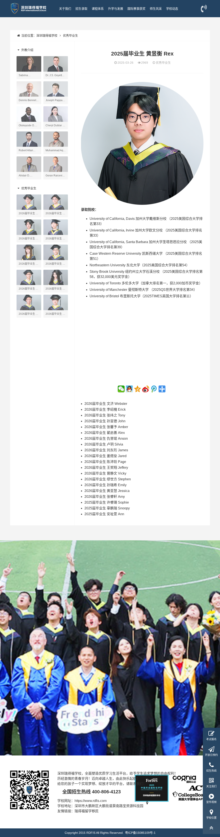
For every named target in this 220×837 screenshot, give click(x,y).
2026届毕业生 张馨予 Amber (106, 427)
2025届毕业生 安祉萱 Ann (104, 514)
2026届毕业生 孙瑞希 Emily (105, 485)
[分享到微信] (121, 388)
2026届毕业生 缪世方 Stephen (107, 479)
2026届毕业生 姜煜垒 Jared (105, 456)
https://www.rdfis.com (91, 801)
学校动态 (172, 8)
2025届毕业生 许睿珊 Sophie (106, 502)
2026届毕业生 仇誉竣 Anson (106, 438)
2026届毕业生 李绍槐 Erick (105, 409)
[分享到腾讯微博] (153, 388)
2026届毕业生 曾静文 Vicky (105, 473)
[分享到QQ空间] (137, 388)
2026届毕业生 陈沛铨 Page (105, 462)
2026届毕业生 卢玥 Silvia (103, 444)
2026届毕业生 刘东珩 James (106, 450)
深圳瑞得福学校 (46, 35)
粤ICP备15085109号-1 (140, 832)
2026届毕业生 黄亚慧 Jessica (107, 491)
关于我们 (65, 8)
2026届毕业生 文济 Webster (105, 403)
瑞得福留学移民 (87, 811)
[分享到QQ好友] (129, 388)
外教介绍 (26, 50)
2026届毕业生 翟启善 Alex (104, 433)
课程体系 (98, 8)
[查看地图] (147, 806)
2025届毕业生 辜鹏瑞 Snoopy (107, 508)
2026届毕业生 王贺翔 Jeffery (106, 467)
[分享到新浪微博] (145, 388)
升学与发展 (115, 8)
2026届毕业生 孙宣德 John (104, 421)
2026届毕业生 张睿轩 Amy (104, 496)
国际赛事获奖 (136, 8)
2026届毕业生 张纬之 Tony (104, 415)
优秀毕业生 (70, 35)
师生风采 (156, 8)
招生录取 (81, 8)
